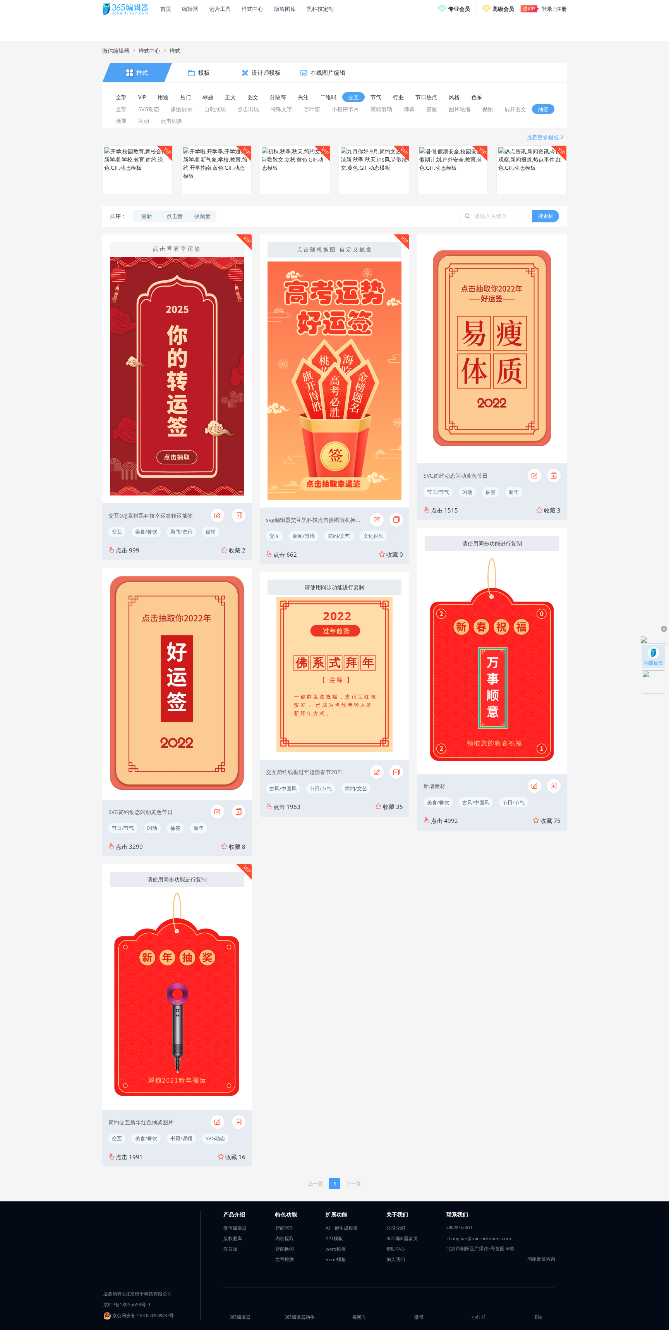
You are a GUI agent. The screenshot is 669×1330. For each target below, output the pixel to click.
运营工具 (220, 8)
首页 (165, 8)
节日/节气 (123, 827)
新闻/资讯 (181, 531)
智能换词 (284, 1249)
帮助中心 (395, 1249)
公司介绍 (395, 1228)
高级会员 (503, 8)
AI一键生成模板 (342, 1228)
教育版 (230, 1249)
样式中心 (252, 8)
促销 (211, 531)
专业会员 (459, 8)
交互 (117, 531)
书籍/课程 (181, 1138)
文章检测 (284, 1259)
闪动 (152, 827)
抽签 (175, 827)
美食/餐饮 (146, 531)
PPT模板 (334, 1238)
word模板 (336, 1249)
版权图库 (285, 8)
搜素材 (545, 215)
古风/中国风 (283, 788)
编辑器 (190, 8)
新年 (199, 827)
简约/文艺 (339, 535)
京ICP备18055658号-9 (126, 1304)
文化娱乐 (373, 535)
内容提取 (284, 1238)
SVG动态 (215, 1138)
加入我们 (395, 1259)
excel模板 (336, 1259)
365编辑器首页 (402, 1238)
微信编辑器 (115, 50)
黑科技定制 (320, 8)
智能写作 (284, 1228)
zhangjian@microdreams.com (478, 1238)
